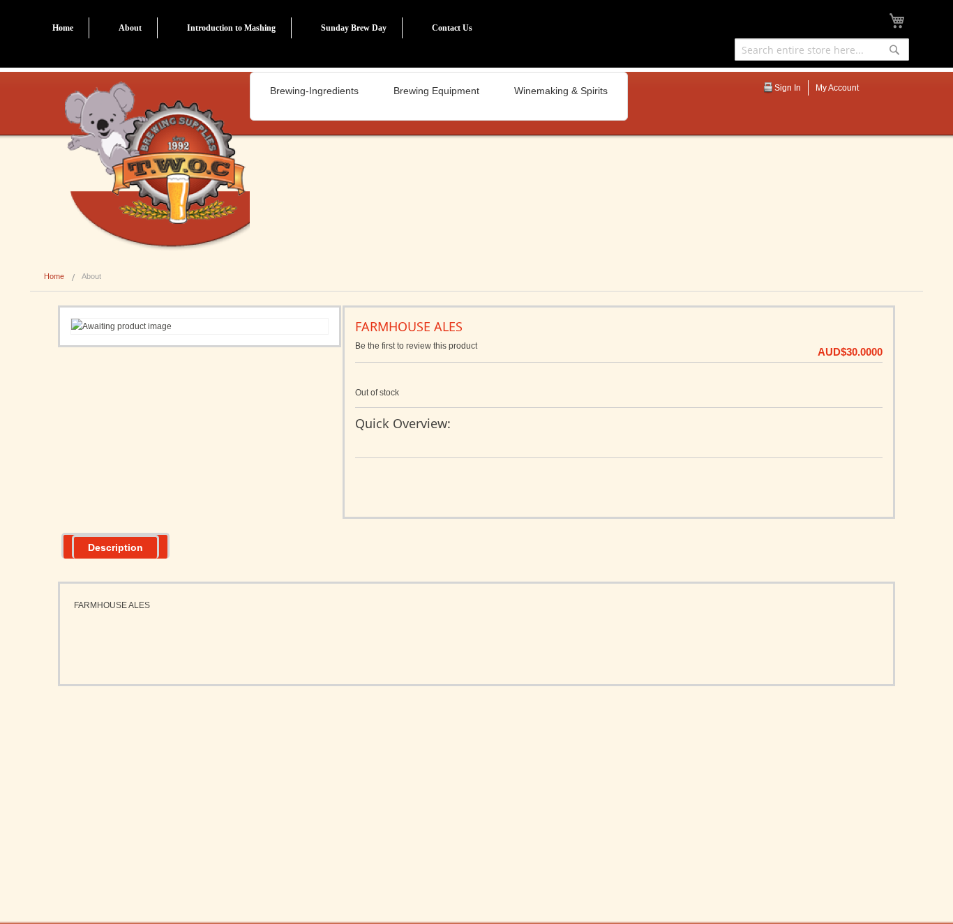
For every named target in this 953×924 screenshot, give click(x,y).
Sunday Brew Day (354, 28)
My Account (837, 88)
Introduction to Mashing (231, 28)
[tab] (115, 546)
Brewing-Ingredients (314, 90)
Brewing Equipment (436, 90)
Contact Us (452, 28)
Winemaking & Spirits (561, 90)
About (130, 28)
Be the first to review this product (416, 346)
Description (115, 547)
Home (62, 28)
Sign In (787, 88)
